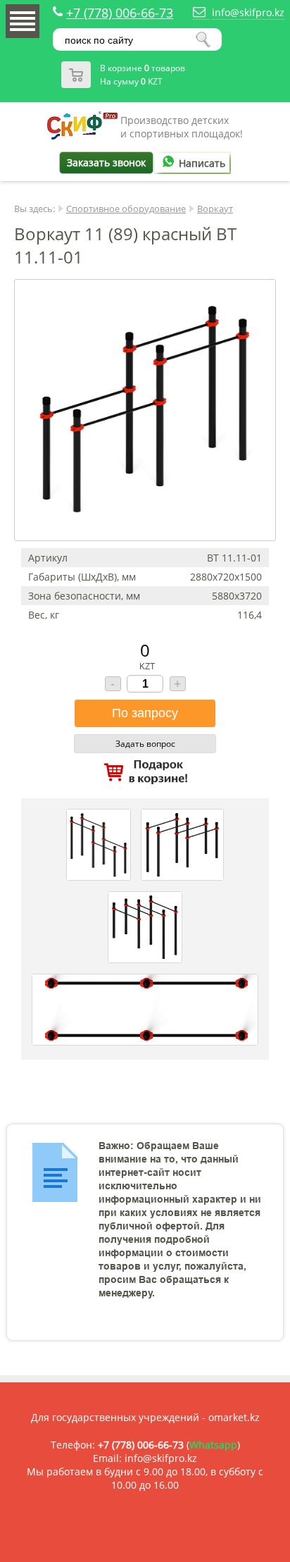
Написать (202, 163)
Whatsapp (213, 1444)
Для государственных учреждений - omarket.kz (145, 1417)
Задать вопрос (145, 744)
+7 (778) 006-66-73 (119, 12)
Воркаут (215, 208)
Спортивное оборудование (126, 208)
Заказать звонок (106, 162)
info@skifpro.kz (248, 12)
